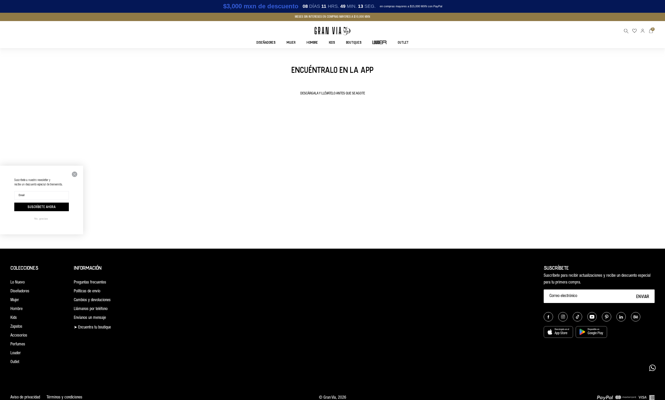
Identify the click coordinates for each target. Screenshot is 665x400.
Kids (13, 318)
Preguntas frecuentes (90, 283)
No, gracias (41, 218)
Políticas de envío (87, 291)
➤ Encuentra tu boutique (92, 328)
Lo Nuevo (17, 283)
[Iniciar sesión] (642, 31)
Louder (15, 353)
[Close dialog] (74, 174)
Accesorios (18, 336)
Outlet (14, 362)
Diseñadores (19, 291)
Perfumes (17, 345)
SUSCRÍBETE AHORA (42, 207)
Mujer (14, 300)
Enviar (642, 296)
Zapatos (16, 327)
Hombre (16, 309)
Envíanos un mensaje (90, 318)
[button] (626, 31)
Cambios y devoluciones (92, 300)
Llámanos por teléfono (91, 309)
